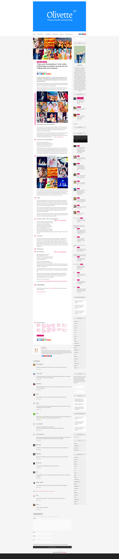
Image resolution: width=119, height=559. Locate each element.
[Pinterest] (83, 34)
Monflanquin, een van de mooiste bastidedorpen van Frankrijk (81, 275)
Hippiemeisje (38, 444)
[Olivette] (59, 16)
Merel (37, 495)
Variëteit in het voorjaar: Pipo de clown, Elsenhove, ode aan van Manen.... (45, 491)
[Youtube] (85, 34)
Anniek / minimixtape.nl (40, 434)
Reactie (34, 518)
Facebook (52, 288)
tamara (37, 504)
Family (34, 34)
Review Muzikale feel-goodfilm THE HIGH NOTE (59, 330)
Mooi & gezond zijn (77, 345)
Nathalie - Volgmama (40, 482)
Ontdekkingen (48, 34)
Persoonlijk (76, 352)
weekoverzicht (76, 363)
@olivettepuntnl (63, 552)
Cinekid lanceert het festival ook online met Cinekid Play (54, 330)
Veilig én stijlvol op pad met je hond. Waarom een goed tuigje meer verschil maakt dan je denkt (81, 290)
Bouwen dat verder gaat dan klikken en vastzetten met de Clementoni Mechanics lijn (81, 267)
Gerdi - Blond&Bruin (39, 364)
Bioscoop (75, 323)
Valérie (37, 403)
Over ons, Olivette (69, 34)
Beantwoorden (38, 369)
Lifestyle (75, 341)
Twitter (49, 288)
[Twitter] (39, 74)
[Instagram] (80, 34)
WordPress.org (76, 450)
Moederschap (55, 34)
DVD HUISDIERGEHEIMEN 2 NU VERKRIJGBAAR (64, 330)
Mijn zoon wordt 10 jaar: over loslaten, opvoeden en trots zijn (81, 220)
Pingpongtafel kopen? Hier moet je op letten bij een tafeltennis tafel (81, 259)
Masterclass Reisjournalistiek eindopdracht (81, 207)
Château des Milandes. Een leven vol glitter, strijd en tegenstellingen (81, 282)
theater (42, 335)
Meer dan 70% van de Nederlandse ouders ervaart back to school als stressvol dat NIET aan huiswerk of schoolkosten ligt (81, 167)
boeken (82, 97)
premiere (39, 335)
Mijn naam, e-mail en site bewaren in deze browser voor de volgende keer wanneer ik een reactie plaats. (51, 544)
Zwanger (75, 367)
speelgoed (81, 98)
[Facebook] (79, 34)
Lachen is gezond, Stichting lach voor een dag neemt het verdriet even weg (53, 281)
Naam (34, 532)
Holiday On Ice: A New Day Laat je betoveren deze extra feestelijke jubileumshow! (81, 117)
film (74, 332)
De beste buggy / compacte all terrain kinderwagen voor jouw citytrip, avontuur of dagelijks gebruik (81, 232)
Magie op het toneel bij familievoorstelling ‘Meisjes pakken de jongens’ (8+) (44, 331)
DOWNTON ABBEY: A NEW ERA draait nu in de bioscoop (39, 330)
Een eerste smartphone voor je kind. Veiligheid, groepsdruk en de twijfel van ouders (81, 240)
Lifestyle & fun (40, 34)
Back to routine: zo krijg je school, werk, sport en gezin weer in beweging (81, 176)
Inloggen (75, 443)
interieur (75, 336)
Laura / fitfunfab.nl (39, 423)
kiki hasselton (38, 383)
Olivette (43, 347)
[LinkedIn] (82, 34)
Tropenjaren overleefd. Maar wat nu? (80, 214)
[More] (50, 74)
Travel (75, 497)
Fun (74, 334)
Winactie (61, 34)
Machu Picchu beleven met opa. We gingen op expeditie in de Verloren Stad (81, 249)
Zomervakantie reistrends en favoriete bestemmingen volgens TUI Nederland (81, 200)
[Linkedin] (41, 74)
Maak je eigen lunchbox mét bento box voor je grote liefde (81, 109)
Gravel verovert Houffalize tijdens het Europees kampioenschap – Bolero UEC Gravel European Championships (81, 192)
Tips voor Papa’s (39, 373)
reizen (75, 354)
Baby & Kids (79, 97)
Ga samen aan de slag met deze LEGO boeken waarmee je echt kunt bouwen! (81, 102)
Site (33, 539)
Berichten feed (76, 445)
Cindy (37, 413)
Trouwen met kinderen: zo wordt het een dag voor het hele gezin (81, 158)
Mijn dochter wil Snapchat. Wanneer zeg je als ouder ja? (81, 183)
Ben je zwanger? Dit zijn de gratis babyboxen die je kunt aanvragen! (80, 301)
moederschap (76, 343)
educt (75, 466)
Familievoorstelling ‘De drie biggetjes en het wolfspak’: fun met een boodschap (49, 331)
